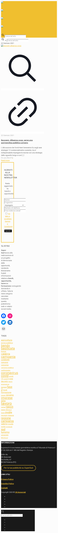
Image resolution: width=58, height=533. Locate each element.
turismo (5, 432)
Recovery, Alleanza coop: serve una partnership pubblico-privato (17, 141)
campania (8, 357)
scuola (10, 424)
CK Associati (20, 492)
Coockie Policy (7, 484)
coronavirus (9, 373)
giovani (3, 395)
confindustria (5, 370)
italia (3, 401)
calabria (5, 354)
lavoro (6, 403)
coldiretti (5, 359)
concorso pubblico (7, 368)
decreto (4, 381)
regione (11, 415)
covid (4, 376)
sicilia (3, 427)
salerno (4, 424)
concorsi (4, 362)
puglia (8, 412)
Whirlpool (4, 438)
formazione (6, 392)
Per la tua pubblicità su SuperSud (18, 468)
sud (3, 429)
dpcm (10, 382)
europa (4, 387)
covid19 (6, 379)
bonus (3, 351)
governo (10, 395)
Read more (5, 160)
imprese (7, 398)
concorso (5, 365)
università (4, 435)
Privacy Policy (7, 479)
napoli (9, 406)
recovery (4, 415)
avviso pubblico (7, 343)
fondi (5, 390)
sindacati (9, 427)
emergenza (5, 384)
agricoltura (6, 340)
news (3, 410)
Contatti (4, 488)
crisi (11, 379)
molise (3, 407)
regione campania (7, 419)
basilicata (8, 348)
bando (5, 345)
